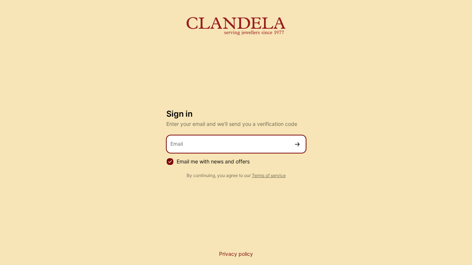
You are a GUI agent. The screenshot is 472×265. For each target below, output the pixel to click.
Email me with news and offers (213, 161)
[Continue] (297, 144)
